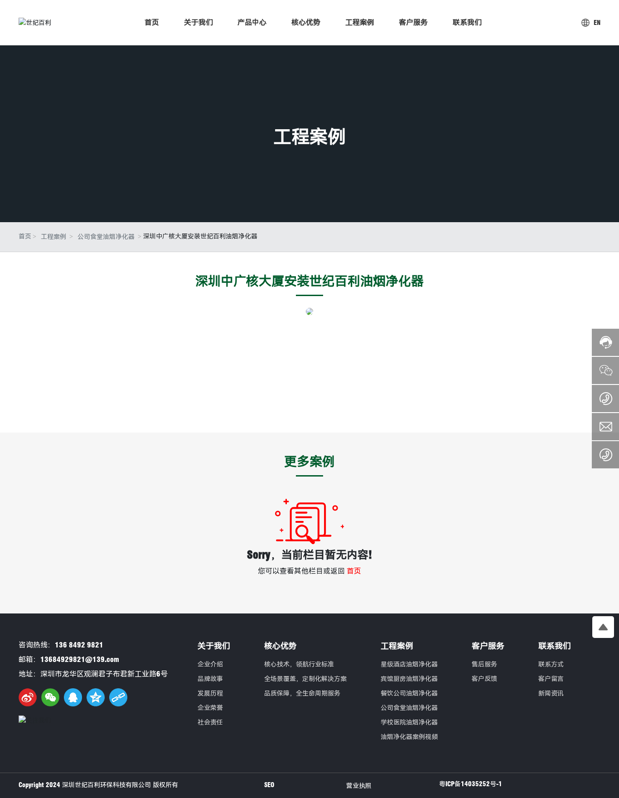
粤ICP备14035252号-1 (470, 784)
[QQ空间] (96, 697)
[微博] (28, 697)
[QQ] (73, 697)
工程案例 (309, 136)
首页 (354, 571)
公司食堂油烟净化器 (106, 236)
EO (270, 784)
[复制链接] (118, 697)
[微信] (50, 697)
